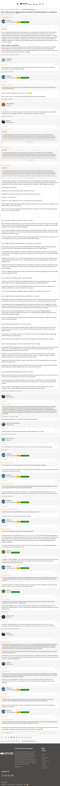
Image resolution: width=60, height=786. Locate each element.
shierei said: (5, 529)
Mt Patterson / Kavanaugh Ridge (10, 416)
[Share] (56, 26)
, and (13, 391)
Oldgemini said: (6, 85)
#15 (57, 596)
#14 (57, 572)
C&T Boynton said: (7, 483)
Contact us (3, 784)
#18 (57, 668)
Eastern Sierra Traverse (28, 535)
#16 (57, 621)
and (12, 54)
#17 (57, 638)
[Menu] (17, 4)
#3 (57, 81)
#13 (57, 556)
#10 (57, 480)
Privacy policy (19, 784)
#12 (57, 525)
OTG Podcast (46, 761)
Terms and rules (11, 784)
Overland (4, 782)
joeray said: (5, 697)
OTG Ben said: (6, 129)
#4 (57, 109)
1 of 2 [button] (3, 17)
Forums (44, 764)
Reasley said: (5, 404)
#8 (57, 444)
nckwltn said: (6, 575)
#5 (57, 126)
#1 (57, 26)
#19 (57, 694)
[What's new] (39, 4)
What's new (45, 766)
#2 (57, 64)
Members (45, 768)
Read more (18, 766)
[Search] (43, 4)
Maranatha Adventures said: (9, 509)
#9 (57, 459)
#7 (57, 428)
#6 (57, 401)
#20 (57, 716)
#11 (57, 506)
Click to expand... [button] (30, 142)
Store (44, 763)
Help (25, 784)
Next (7, 17)
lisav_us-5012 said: (7, 462)
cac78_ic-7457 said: (7, 719)
